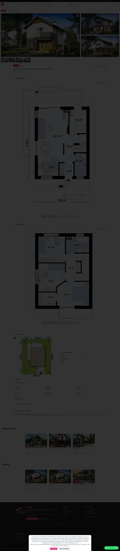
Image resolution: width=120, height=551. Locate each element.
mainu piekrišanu (64, 548)
